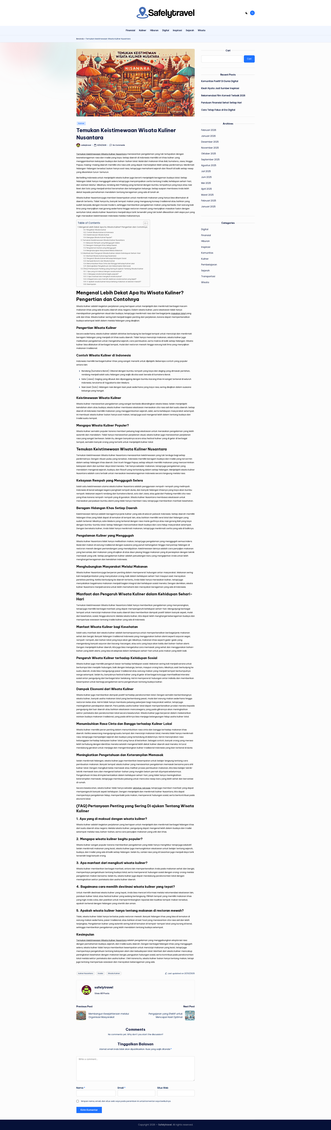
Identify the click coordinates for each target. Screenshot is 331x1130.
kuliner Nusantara (85, 973)
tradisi (100, 973)
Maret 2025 (207, 194)
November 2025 (210, 147)
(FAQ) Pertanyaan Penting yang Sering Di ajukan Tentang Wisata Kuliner (113, 268)
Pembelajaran (209, 264)
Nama (80, 1087)
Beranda (80, 38)
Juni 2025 (206, 177)
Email (121, 1087)
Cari (228, 50)
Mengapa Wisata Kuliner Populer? (99, 237)
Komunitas (207, 253)
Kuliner (81, 123)
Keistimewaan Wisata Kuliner (98, 235)
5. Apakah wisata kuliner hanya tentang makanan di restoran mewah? (114, 282)
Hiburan (205, 241)
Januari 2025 (208, 206)
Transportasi (208, 276)
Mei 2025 (206, 183)
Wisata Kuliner (114, 973)
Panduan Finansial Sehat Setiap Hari (221, 102)
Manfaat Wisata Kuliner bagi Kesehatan (101, 256)
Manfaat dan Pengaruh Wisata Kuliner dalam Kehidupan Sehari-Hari (112, 253)
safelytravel (104, 987)
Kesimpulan (91, 284)
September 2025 (210, 159)
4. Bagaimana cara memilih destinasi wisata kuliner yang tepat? (111, 279)
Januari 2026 (208, 136)
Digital (204, 229)
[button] (102, 993)
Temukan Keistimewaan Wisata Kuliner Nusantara (101, 154)
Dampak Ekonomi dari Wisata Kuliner (101, 261)
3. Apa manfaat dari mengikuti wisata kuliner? (104, 276)
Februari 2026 (208, 130)
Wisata (205, 282)
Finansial (206, 235)
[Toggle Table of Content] (144, 223)
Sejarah (205, 270)
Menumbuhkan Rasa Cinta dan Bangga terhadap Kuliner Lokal (110, 264)
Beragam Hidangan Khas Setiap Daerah (101, 245)
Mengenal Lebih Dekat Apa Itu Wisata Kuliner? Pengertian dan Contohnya (113, 227)
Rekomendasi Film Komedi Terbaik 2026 (223, 95)
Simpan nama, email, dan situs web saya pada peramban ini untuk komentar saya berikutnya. (126, 1101)
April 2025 (206, 188)
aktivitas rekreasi (141, 788)
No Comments (119, 145)
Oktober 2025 (208, 153)
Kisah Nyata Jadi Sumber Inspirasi (220, 88)
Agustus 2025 (208, 165)
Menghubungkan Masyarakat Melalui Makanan (104, 251)
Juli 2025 (206, 171)
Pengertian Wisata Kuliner (96, 230)
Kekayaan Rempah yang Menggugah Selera (103, 243)
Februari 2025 (208, 200)
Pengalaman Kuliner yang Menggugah (101, 248)
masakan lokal (178, 313)
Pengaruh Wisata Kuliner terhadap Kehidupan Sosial (106, 258)
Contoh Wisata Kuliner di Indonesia (100, 232)
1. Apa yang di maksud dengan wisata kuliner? (104, 271)
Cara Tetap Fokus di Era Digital (218, 109)
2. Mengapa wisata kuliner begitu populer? (103, 274)
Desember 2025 (210, 141)
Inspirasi (205, 247)
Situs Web (162, 1087)
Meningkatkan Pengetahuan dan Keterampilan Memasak (108, 266)
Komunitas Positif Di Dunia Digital (219, 81)
